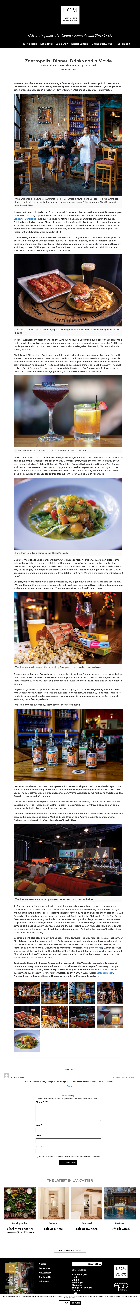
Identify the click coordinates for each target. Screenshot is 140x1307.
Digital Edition (79, 44)
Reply (69, 1086)
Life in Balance (87, 1229)
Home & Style (79, 1274)
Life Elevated (120, 1229)
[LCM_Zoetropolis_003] (54, 993)
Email (39, 1136)
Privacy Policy (70, 1297)
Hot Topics (122, 44)
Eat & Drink (46, 44)
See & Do (61, 44)
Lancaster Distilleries (25, 219)
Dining (75, 1279)
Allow (64, 1303)
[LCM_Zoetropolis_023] (27, 993)
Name (39, 1125)
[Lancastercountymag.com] (121, 1278)
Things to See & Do (82, 1287)
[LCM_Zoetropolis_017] (27, 1017)
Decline (76, 1303)
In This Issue (30, 44)
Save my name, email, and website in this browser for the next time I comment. (69, 1156)
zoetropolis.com (104, 973)
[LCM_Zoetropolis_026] (54, 1017)
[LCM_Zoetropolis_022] (82, 1017)
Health (75, 1277)
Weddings (77, 1282)
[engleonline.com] (121, 1292)
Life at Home (53, 1229)
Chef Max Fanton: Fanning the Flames (20, 1230)
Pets (74, 1293)
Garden (76, 1290)
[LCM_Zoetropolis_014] (27, 1041)
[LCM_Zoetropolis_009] (110, 1017)
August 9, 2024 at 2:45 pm (124, 1077)
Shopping (77, 1285)
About (42, 1264)
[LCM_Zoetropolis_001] (82, 993)
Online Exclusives (102, 44)
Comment (42, 1102)
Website (40, 1146)
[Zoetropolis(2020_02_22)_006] (110, 993)
